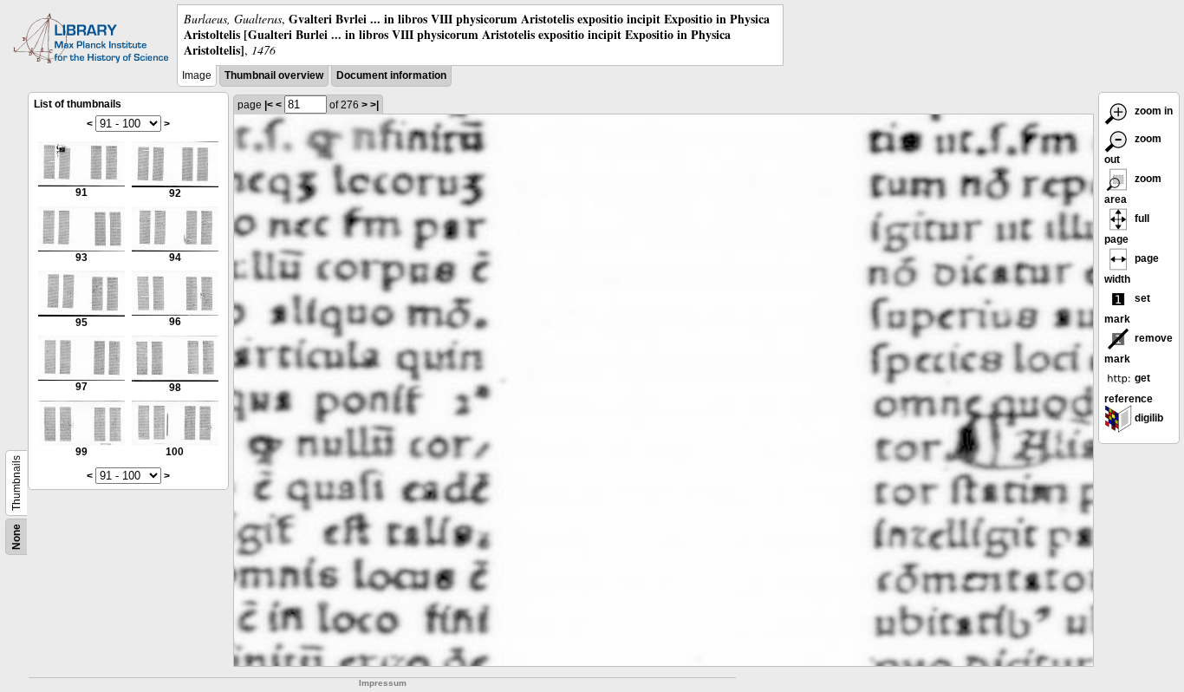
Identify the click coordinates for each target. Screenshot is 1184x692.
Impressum (383, 683)
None (16, 537)
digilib (1147, 418)
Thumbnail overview (273, 75)
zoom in (1152, 111)
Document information (391, 75)
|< (268, 105)
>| (374, 105)
